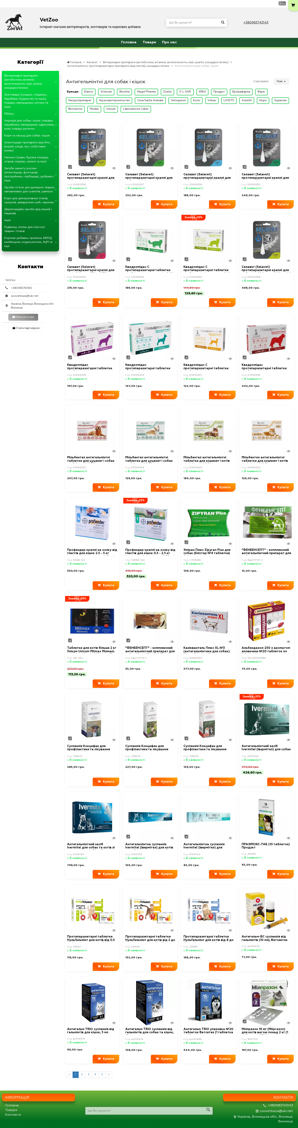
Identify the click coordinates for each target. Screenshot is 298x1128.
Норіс (263, 100)
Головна (129, 42)
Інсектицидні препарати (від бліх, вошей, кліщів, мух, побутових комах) (27, 146)
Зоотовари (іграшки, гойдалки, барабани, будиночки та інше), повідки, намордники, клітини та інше (26, 100)
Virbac (212, 100)
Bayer (261, 91)
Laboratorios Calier (136, 109)
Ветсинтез (75, 109)
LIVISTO (229, 100)
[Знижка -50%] (92, 621)
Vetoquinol (178, 100)
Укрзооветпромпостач (114, 100)
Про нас (169, 42)
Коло (196, 100)
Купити (107, 204)
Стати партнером (27, 328)
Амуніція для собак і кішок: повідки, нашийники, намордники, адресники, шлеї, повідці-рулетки (29, 124)
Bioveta (124, 91)
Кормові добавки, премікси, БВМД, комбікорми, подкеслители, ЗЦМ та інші (28, 242)
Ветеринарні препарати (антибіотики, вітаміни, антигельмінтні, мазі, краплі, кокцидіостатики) (23, 81)
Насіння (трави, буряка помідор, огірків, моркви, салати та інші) (26, 159)
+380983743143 (255, 22)
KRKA (202, 91)
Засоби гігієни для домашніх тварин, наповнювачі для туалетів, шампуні (29, 189)
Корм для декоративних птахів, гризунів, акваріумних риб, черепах (29, 200)
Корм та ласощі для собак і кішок (27, 135)
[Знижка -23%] (150, 523)
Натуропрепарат (79, 100)
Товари (149, 42)
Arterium (106, 91)
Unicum (111, 109)
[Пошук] (223, 23)
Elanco (88, 91)
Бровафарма (241, 91)
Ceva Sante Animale (150, 100)
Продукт (219, 91)
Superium (280, 100)
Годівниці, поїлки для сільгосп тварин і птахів (24, 229)
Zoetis (167, 91)
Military (9, 113)
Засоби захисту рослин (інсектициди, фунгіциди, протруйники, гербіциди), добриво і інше (29, 174)
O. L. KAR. (185, 91)
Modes (94, 109)
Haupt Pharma (146, 91)
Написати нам (24, 317)
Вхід (282, 3)
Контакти (13, 1114)
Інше (7, 220)
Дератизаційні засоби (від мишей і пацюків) (28, 211)
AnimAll (247, 100)
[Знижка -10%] (208, 240)
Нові (280, 81)
